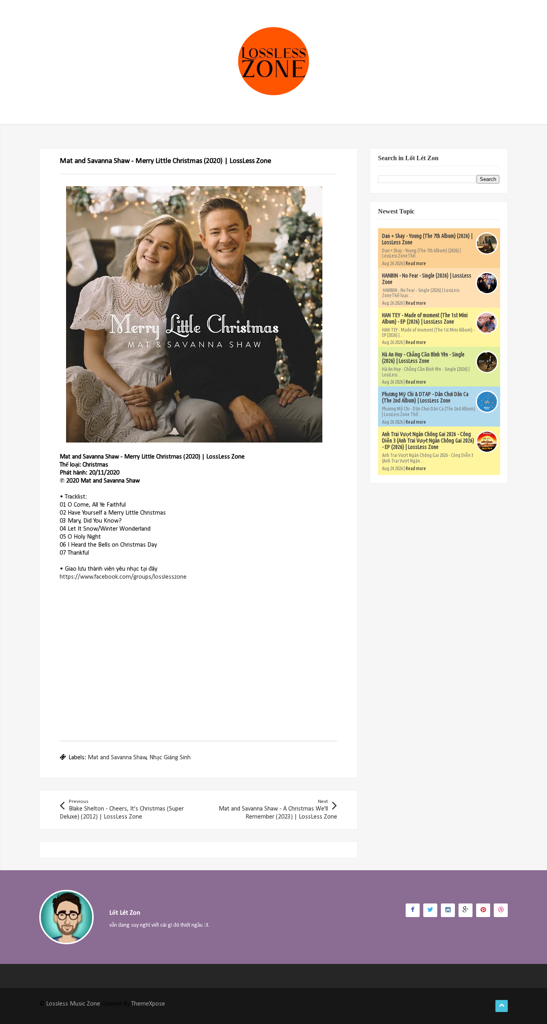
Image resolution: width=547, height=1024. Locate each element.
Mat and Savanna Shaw (117, 757)
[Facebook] (413, 910)
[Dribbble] (501, 910)
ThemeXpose (148, 1004)
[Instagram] (448, 910)
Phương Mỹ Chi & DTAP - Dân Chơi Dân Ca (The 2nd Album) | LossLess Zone (425, 397)
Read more (416, 263)
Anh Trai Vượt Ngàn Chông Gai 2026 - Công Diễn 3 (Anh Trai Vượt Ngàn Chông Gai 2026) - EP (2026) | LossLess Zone (428, 440)
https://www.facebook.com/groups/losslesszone (123, 577)
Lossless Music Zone (73, 1004)
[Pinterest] (483, 910)
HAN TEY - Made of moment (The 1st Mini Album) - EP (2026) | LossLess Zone (425, 318)
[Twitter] (430, 910)
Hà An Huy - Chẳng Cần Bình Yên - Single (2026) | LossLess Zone (423, 357)
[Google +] (466, 910)
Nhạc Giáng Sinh (170, 757)
